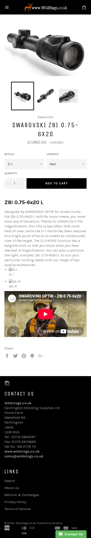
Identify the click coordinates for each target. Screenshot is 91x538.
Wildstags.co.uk (25, 523)
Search (9, 481)
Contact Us (73, 534)
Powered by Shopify (49, 523)
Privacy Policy (15, 502)
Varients (53, 154)
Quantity (10, 173)
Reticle (9, 154)
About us (11, 488)
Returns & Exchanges (21, 495)
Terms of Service (17, 509)
